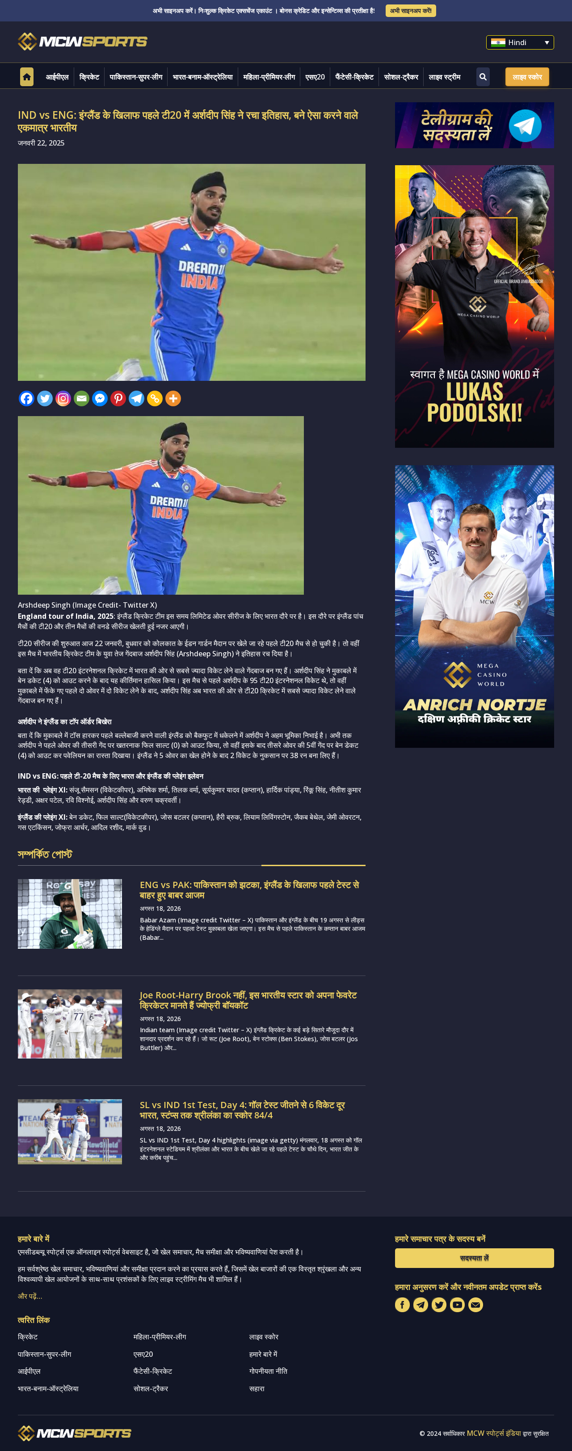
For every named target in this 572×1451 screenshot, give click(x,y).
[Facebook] (26, 398)
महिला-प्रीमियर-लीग (269, 77)
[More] (173, 398)
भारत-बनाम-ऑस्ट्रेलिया (203, 77)
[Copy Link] (155, 398)
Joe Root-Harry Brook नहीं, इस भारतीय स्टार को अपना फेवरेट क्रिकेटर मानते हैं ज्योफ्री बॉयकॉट (248, 1000)
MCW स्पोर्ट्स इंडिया (494, 1433)
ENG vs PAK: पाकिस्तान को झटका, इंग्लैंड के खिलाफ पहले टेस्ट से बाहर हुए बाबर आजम (249, 890)
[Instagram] (63, 398)
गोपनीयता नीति (268, 1371)
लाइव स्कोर (527, 77)
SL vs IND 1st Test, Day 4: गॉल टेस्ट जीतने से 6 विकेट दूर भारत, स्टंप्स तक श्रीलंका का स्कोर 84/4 (242, 1110)
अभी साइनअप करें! (411, 10)
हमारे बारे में (263, 1354)
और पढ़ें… (30, 1296)
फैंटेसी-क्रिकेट (355, 77)
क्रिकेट (89, 77)
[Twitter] (45, 398)
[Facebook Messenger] (100, 398)
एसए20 (315, 77)
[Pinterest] (118, 398)
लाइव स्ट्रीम (444, 77)
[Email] (81, 398)
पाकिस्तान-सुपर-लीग (136, 77)
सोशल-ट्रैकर (401, 77)
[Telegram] (136, 398)
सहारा (257, 1388)
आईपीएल (57, 77)
